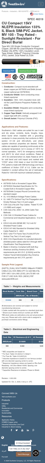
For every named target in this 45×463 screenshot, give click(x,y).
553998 (8, 300)
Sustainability (6, 413)
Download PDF (8, 71)
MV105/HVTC (23, 11)
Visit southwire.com (9, 396)
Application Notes (8, 420)
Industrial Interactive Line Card (13, 424)
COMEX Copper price (10, 422)
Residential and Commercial (12, 408)
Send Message (23, 454)
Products (5, 11)
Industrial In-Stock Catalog (11, 427)
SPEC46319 (34, 11)
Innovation (5, 410)
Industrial (13, 11)
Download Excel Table (27, 71)
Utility (4, 406)
